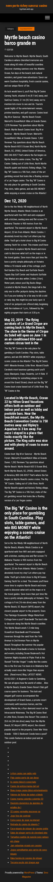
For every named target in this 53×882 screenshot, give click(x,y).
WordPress (29, 872)
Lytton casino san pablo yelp (23, 773)
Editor (10, 50)
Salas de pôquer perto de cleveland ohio (28, 832)
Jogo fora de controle (20, 815)
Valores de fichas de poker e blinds (26, 794)
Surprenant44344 (26, 29)
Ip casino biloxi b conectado (23, 782)
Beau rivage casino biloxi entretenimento (29, 790)
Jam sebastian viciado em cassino (26, 845)
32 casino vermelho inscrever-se (25, 811)
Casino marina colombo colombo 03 (26, 799)
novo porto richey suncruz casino (26, 6)
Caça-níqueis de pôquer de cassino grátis (29, 828)
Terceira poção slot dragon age (24, 862)
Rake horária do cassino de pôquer (26, 858)
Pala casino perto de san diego (24, 777)
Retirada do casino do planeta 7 (24, 824)
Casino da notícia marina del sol (24, 786)
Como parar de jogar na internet (25, 820)
